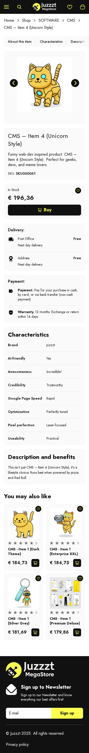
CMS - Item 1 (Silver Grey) (18, 620)
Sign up (67, 713)
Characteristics (51, 41)
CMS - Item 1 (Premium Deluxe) (65, 620)
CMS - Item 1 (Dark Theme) (23, 551)
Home (9, 20)
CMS (71, 20)
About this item (20, 41)
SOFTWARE (49, 20)
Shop (26, 20)
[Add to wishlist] (78, 191)
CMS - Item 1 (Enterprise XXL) (64, 551)
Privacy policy (17, 744)
